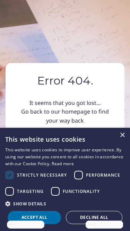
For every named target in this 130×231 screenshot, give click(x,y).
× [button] (122, 135)
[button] (65, 203)
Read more (63, 164)
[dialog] (65, 179)
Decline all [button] (94, 217)
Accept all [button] (34, 217)
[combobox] (11, 224)
